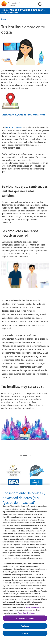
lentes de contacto (13, 127)
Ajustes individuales (25, 618)
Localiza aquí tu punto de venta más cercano (23, 114)
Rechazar (25, 625)
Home (3, 19)
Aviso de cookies (33, 607)
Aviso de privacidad (26, 612)
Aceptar (25, 633)
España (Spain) (40, 4)
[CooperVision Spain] (25, 4)
